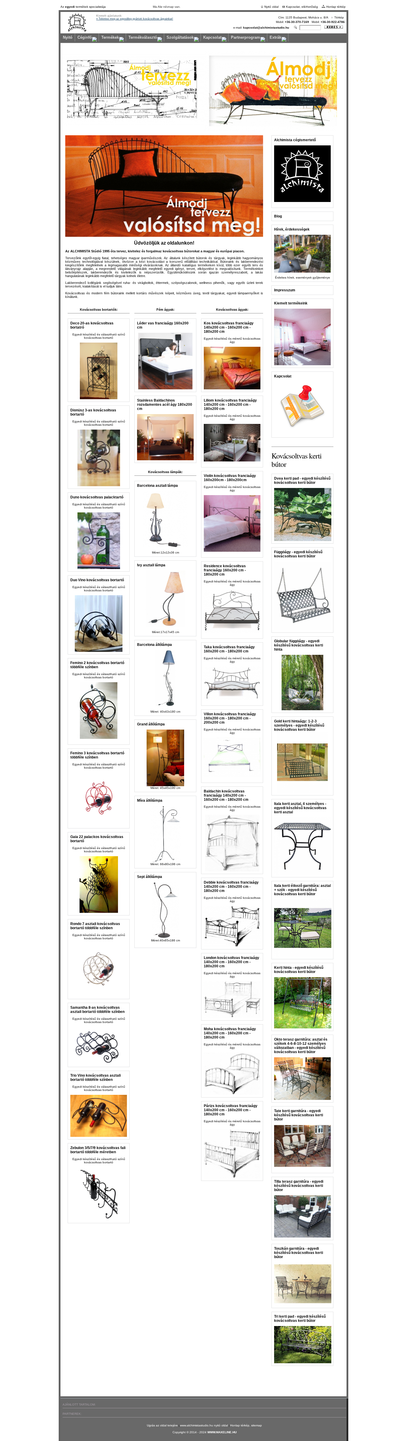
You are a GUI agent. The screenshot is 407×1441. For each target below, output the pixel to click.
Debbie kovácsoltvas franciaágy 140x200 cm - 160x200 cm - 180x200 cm (231, 886)
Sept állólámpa (149, 877)
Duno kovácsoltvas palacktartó (96, 497)
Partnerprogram (245, 37)
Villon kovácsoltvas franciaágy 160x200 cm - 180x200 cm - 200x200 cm (230, 718)
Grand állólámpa (151, 724)
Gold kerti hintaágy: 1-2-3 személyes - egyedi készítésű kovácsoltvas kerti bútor (299, 725)
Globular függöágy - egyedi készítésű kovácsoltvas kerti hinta (298, 645)
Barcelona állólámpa (154, 645)
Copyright (179, 1432)
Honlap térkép (336, 6)
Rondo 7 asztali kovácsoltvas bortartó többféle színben (95, 926)
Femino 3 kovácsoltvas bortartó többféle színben (97, 755)
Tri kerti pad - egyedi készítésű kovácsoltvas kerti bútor (300, 1318)
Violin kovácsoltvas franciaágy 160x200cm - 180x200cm (230, 478)
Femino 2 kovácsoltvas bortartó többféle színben (97, 665)
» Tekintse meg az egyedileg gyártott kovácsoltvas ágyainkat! (134, 18)
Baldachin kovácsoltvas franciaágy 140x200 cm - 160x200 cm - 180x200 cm (226, 795)
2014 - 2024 (198, 1432)
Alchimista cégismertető (295, 140)
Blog (278, 216)
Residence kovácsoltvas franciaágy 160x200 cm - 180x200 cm (225, 570)
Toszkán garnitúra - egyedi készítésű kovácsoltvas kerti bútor (298, 1252)
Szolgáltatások (180, 37)
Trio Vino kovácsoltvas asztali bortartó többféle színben (95, 1077)
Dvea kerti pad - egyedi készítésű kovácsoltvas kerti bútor (302, 480)
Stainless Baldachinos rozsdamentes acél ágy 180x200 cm (164, 404)
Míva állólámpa (149, 800)
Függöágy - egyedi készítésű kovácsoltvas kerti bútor (298, 554)
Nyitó (67, 37)
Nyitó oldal (271, 6)
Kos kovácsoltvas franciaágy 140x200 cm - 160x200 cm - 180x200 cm (229, 327)
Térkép (339, 17)
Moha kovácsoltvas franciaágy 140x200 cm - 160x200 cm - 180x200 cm (230, 1033)
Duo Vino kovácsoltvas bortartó (97, 580)
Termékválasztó (142, 37)
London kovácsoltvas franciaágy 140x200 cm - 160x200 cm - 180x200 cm (231, 962)
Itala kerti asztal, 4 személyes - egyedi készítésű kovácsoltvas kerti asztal (300, 808)
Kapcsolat (212, 37)
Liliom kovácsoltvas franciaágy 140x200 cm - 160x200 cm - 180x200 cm (230, 404)
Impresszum (284, 290)
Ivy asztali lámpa (151, 565)
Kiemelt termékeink (290, 303)
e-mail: (261, 27)
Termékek (110, 37)
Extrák (275, 37)
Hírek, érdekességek (292, 229)
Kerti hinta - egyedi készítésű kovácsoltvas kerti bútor (298, 970)
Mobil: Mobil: (310, 22)
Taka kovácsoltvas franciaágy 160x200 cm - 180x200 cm (229, 649)
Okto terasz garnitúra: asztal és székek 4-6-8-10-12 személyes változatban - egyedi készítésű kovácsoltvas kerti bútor (300, 1045)
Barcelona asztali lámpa (157, 486)
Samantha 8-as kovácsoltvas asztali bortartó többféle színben (97, 1009)
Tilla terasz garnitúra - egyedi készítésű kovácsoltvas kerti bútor (298, 1185)
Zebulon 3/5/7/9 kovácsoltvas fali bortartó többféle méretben (97, 1150)
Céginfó (84, 37)
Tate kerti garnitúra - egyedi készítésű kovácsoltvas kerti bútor (298, 1115)
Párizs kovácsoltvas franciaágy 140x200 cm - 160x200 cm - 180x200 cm (230, 1110)
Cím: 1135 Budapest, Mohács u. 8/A (303, 17)
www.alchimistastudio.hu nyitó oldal (204, 1425)
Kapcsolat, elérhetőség (302, 6)
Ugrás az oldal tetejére (163, 1425)
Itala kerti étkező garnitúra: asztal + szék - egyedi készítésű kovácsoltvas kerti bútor (302, 890)
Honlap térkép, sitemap (246, 1425)
